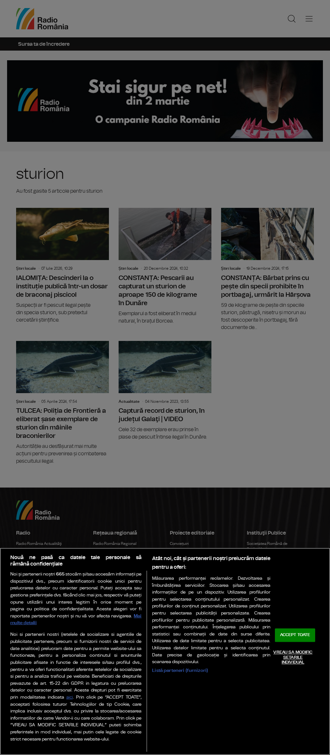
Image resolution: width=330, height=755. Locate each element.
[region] (165, 651)
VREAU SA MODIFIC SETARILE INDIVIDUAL (292, 657)
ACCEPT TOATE (295, 635)
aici (69, 697)
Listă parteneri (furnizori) (180, 670)
